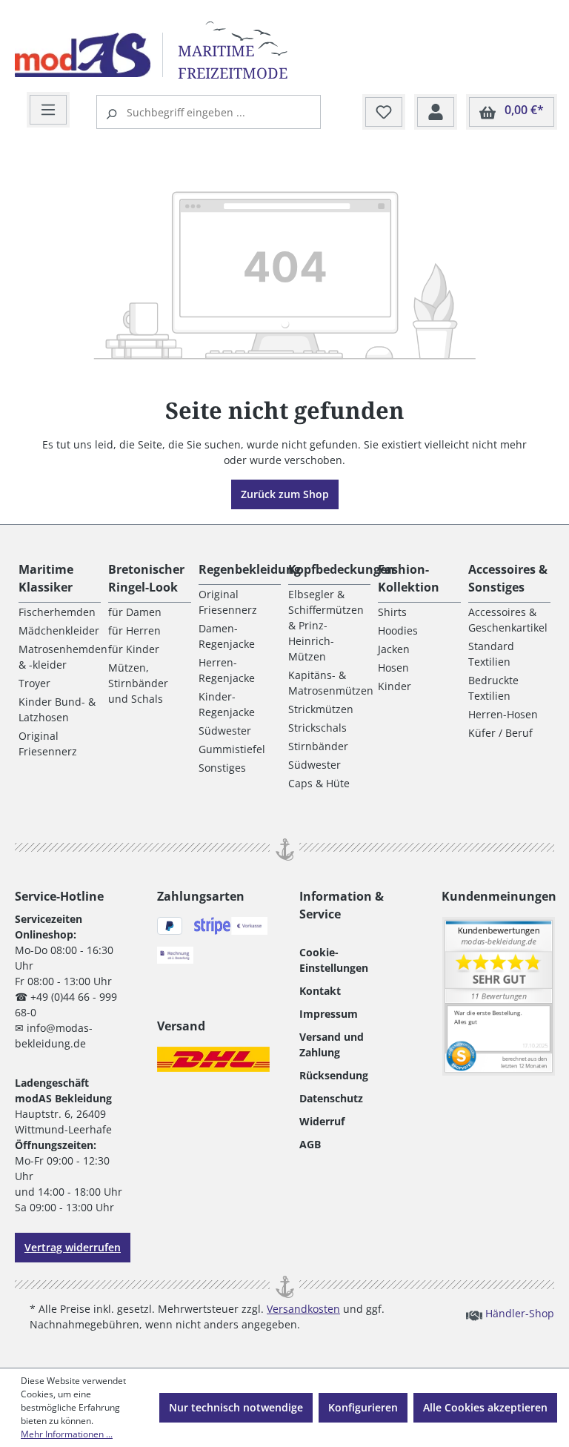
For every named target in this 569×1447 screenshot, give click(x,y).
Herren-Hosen (503, 714)
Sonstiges (222, 768)
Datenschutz (331, 1098)
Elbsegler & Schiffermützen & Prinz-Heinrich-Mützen (326, 625)
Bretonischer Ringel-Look (146, 578)
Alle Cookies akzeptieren (485, 1407)
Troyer (34, 683)
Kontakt (320, 991)
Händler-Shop (518, 1313)
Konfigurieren (363, 1407)
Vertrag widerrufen (72, 1247)
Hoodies (398, 630)
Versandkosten (303, 1309)
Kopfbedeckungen (341, 569)
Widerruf (322, 1121)
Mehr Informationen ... (67, 1434)
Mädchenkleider (59, 630)
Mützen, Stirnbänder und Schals (138, 683)
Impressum (328, 1014)
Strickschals (317, 728)
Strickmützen (320, 709)
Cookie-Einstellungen (333, 960)
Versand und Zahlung (331, 1044)
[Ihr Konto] (435, 113)
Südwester (225, 731)
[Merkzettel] (384, 113)
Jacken (394, 649)
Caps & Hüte (319, 783)
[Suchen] (113, 112)
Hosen (393, 667)
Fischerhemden (57, 612)
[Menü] (48, 110)
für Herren (134, 630)
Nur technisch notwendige (236, 1407)
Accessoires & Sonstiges (508, 578)
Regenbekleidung (250, 569)
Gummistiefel (232, 749)
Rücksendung (333, 1075)
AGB (310, 1144)
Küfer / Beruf (500, 733)
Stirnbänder (318, 746)
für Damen (135, 612)
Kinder (394, 686)
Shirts (392, 612)
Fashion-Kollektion (408, 578)
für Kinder (133, 649)
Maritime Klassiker (46, 578)
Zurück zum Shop (285, 494)
